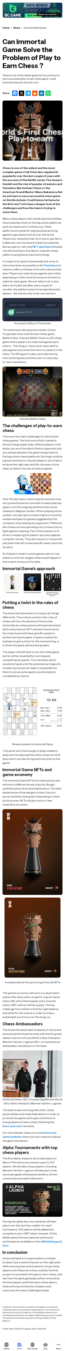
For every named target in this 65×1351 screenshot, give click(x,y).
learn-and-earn (12, 1126)
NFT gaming (41, 246)
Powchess (50, 265)
